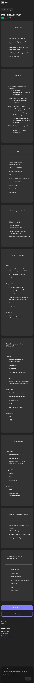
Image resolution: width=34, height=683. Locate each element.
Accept (28, 678)
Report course (5, 636)
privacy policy (6, 674)
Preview (17, 614)
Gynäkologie (8, 10)
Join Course (18, 608)
